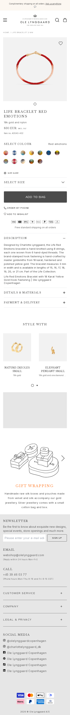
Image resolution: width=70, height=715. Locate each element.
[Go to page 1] (32, 385)
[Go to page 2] (37, 385)
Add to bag (35, 197)
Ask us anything (53, 4)
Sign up (57, 538)
